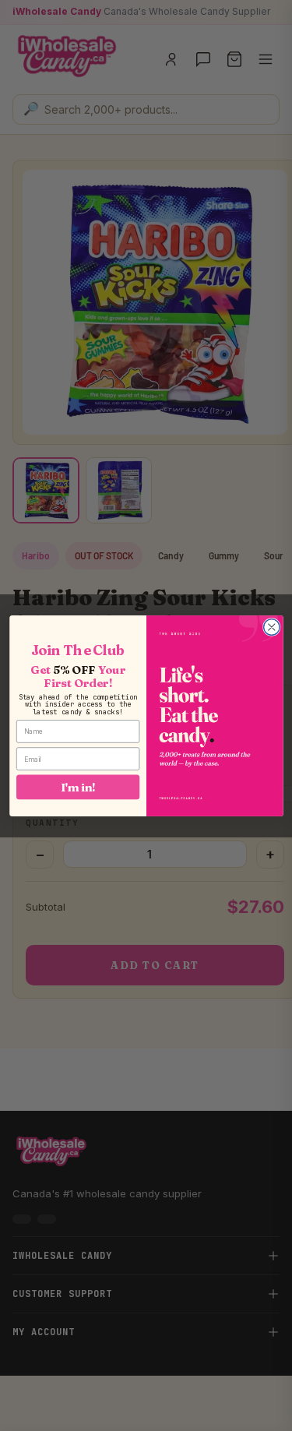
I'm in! (78, 787)
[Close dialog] (271, 627)
